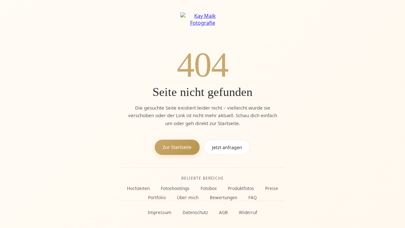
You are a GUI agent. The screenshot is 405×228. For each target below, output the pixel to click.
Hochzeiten (138, 188)
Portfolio (157, 197)
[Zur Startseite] (202, 24)
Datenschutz (195, 212)
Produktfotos (241, 188)
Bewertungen (223, 197)
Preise (271, 188)
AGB (223, 212)
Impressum (159, 212)
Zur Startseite (177, 147)
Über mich (187, 197)
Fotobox (209, 188)
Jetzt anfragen (227, 147)
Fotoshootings (175, 188)
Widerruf (248, 212)
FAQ (252, 197)
